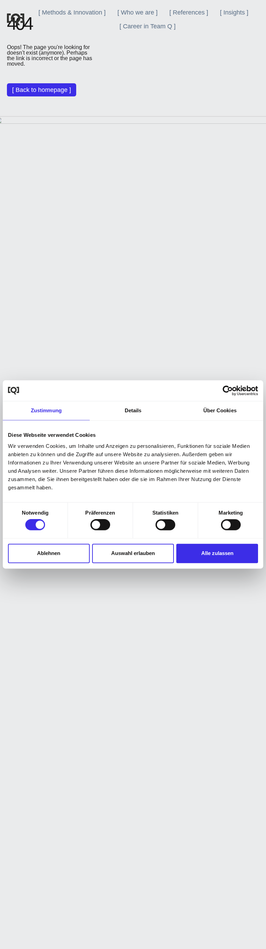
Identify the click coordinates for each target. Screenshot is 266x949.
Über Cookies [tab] (220, 410)
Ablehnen (48, 553)
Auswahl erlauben (133, 553)
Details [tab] (133, 410)
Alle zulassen (217, 553)
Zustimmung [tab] (46, 410)
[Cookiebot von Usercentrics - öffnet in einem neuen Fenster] (227, 390)
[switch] (100, 524)
